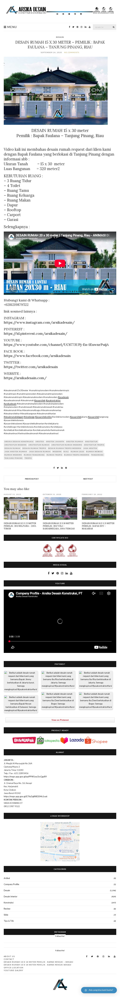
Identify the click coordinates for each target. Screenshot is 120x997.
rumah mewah (94, 451)
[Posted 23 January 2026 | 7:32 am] (20, 704)
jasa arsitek (90, 448)
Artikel (7, 878)
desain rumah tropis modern (64, 448)
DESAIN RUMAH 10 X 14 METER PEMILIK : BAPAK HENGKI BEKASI (37, 965)
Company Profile (11, 884)
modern (57, 451)
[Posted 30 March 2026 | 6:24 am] (95, 679)
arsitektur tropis (94, 445)
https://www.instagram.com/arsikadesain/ (39, 322)
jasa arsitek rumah (16, 451)
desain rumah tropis (34, 448)
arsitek (40, 441)
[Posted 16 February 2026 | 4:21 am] (95, 700)
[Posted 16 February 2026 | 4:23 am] (58, 700)
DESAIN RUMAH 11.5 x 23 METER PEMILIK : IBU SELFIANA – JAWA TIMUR (20, 526)
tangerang (97, 455)
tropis (28, 458)
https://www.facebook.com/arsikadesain (37, 355)
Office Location (13, 968)
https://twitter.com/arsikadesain (31, 367)
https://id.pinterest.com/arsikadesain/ (35, 333)
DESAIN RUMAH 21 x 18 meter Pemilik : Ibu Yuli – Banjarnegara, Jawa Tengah (59, 526)
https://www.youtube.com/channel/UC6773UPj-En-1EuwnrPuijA (56, 344)
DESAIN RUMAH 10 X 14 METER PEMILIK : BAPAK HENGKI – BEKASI (38, 962)
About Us (9, 956)
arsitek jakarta (55, 441)
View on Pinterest (60, 720)
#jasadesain (63, 397)
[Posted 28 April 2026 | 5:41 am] (20, 681)
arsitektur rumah (39, 445)
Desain (60, 37)
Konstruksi (8, 902)
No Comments (71, 52)
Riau (66, 451)
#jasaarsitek (39, 400)
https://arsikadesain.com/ (25, 378)
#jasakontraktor (53, 400)
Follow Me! (60, 936)
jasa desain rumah (40, 451)
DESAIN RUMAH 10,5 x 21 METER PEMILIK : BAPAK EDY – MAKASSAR (98, 526)
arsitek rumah (74, 441)
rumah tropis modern (76, 455)
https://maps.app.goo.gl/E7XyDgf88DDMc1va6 (25, 796)
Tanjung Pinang (14, 458)
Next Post (88, 479)
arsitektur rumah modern (67, 445)
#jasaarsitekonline (43, 417)
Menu (11, 26)
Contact (9, 959)
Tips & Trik (9, 921)
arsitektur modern (16, 445)
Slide (6, 915)
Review (7, 908)
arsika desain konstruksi (19, 441)
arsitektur (91, 441)
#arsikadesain (10, 403)
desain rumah (12, 448)
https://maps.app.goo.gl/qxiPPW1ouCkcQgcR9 (25, 776)
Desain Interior (10, 896)
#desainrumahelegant (13, 417)
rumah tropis (54, 455)
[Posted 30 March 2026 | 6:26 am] (58, 679)
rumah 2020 (77, 451)
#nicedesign (29, 417)
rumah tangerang (34, 455)
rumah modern (13, 455)
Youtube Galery (13, 970)
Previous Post (32, 479)
